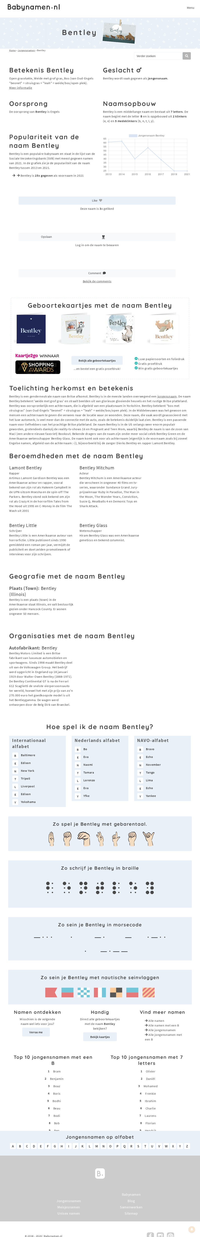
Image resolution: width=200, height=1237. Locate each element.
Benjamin (56, 1078)
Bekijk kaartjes (100, 1037)
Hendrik (150, 1130)
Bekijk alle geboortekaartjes (97, 360)
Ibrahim (150, 1101)
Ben (57, 1130)
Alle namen (156, 1021)
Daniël (150, 1078)
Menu (190, 8)
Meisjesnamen (68, 1207)
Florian (151, 1123)
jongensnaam (167, 396)
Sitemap (131, 1213)
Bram (57, 1071)
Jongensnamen (26, 50)
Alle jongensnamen (162, 1030)
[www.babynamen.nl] (33, 7)
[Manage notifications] (192, 1229)
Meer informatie (20, 88)
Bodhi (57, 1101)
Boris (57, 1093)
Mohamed (151, 1086)
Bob (57, 1123)
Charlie (151, 1108)
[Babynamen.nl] (100, 1173)
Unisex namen (68, 1213)
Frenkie (150, 1093)
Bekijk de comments (97, 281)
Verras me (36, 1032)
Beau (57, 1108)
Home (12, 50)
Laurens (150, 1115)
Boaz (56, 1086)
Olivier (150, 1071)
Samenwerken (131, 1207)
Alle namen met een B (163, 1025)
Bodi (57, 1115)
